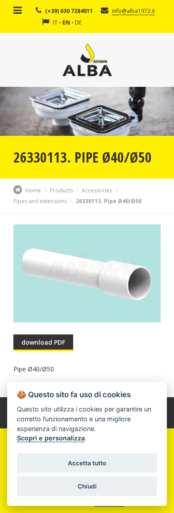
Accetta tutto (87, 463)
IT (55, 22)
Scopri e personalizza (51, 438)
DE (78, 22)
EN (66, 22)
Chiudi (87, 486)
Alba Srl (87, 60)
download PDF (43, 342)
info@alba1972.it (133, 11)
